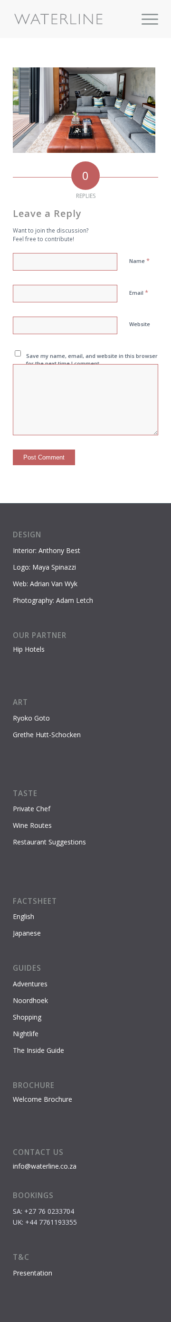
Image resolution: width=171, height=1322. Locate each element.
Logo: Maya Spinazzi (44, 567)
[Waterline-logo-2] (71, 19)
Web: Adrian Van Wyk (45, 583)
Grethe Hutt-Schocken (47, 734)
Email (138, 292)
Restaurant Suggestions (49, 841)
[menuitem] (145, 19)
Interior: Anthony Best (46, 550)
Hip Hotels (29, 649)
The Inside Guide (38, 1050)
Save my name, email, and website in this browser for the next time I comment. (92, 359)
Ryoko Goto (31, 717)
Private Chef (31, 808)
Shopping (27, 1017)
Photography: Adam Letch (53, 600)
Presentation (32, 1272)
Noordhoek (30, 1000)
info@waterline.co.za (44, 1166)
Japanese (27, 933)
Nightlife (25, 1033)
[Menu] (145, 19)
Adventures (30, 983)
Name (139, 260)
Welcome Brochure (42, 1099)
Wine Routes (32, 825)
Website (139, 324)
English (23, 916)
